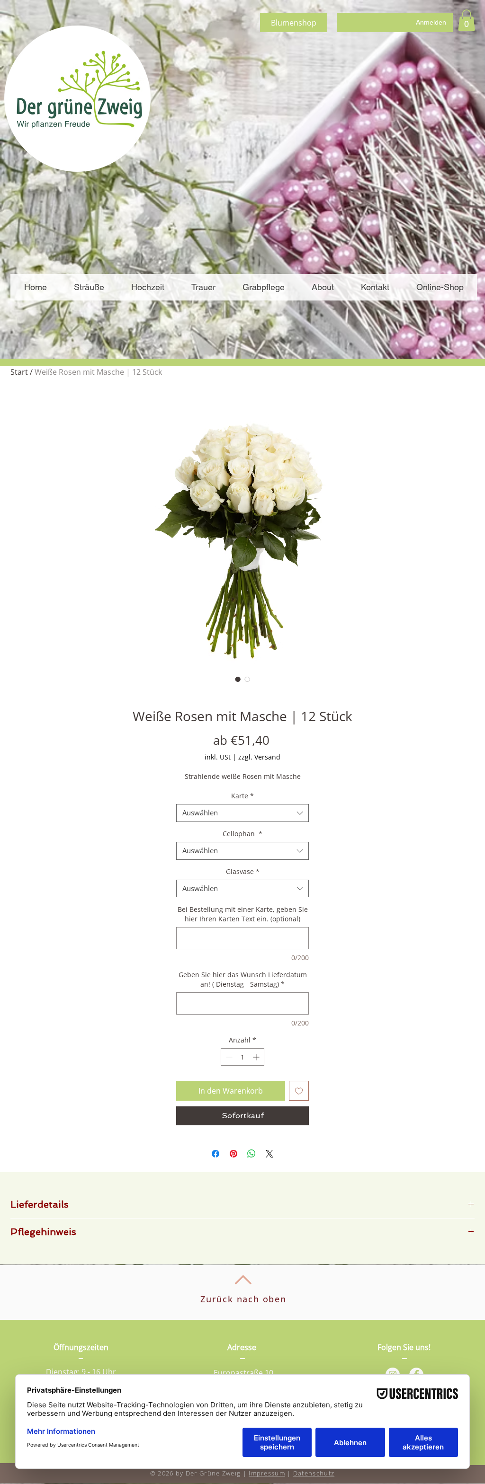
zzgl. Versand (259, 756)
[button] (467, 20)
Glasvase (243, 871)
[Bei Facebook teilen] (215, 1153)
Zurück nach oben (243, 1299)
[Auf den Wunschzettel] (299, 1091)
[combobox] (242, 813)
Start (19, 372)
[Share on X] (269, 1153)
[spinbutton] (242, 1057)
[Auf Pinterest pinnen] (233, 1153)
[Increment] (257, 1057)
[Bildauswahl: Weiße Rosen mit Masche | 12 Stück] (237, 679)
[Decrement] (228, 1057)
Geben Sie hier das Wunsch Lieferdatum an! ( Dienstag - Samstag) (243, 979)
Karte (242, 796)
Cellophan (242, 834)
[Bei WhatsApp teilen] (251, 1153)
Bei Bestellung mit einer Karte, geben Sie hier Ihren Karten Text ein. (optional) (243, 914)
